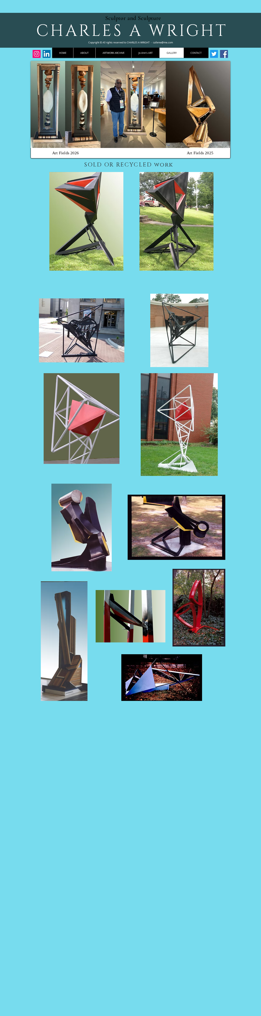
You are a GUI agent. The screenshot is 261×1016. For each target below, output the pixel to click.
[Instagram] (37, 54)
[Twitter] (214, 54)
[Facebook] (224, 54)
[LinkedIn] (47, 54)
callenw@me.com (163, 42)
